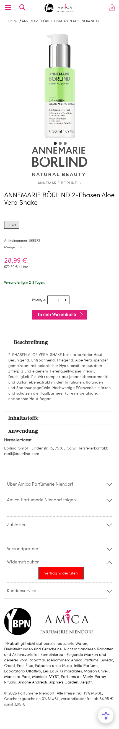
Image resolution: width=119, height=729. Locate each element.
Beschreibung (31, 342)
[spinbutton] (58, 300)
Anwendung (23, 431)
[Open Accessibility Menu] (105, 715)
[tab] (59, 342)
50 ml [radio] (11, 225)
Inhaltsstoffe (23, 418)
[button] (54, 143)
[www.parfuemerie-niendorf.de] (59, 7)
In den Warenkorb (57, 314)
